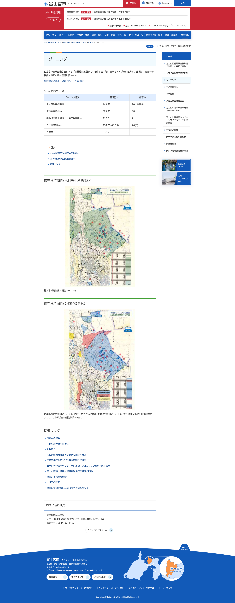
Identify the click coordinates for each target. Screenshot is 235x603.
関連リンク (55, 164)
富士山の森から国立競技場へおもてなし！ (67, 488)
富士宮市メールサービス (136, 26)
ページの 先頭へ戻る (184, 548)
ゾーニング (171, 80)
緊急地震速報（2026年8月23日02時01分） (114, 12)
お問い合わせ (100, 577)
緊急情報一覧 (115, 26)
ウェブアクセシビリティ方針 (111, 588)
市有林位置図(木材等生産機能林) (64, 153)
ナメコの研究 (53, 482)
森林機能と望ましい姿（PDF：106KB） (64, 81)
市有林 (90, 42)
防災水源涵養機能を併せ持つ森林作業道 (66, 455)
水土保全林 (171, 144)
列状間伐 (51, 449)
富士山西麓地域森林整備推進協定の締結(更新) (70, 471)
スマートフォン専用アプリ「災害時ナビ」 (169, 26)
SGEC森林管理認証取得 (177, 73)
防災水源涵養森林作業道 (177, 151)
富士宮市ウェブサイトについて (78, 588)
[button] (131, 3)
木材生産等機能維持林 (58, 444)
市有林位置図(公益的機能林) (63, 159)
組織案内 (53, 577)
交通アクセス (77, 577)
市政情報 (66, 42)
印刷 (150, 46)
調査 (84, 42)
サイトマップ (166, 588)
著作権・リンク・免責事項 (142, 588)
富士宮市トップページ (52, 42)
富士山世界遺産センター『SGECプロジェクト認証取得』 (177, 120)
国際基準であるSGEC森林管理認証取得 (66, 460)
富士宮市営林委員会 (57, 477)
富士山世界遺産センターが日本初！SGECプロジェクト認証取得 (78, 466)
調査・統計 (76, 42)
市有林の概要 (53, 438)
